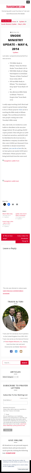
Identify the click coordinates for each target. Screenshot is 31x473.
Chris (20, 110)
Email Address (7, 400)
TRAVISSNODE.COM (15, 7)
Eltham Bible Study (7, 214)
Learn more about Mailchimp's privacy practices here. (14, 424)
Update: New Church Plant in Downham (21, 214)
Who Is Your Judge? (8, 237)
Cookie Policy (10, 466)
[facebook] (11, 351)
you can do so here (15, 148)
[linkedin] (21, 351)
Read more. (23, 347)
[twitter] (16, 351)
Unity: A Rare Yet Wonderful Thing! (22, 238)
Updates (15, 52)
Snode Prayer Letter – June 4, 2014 (7, 222)
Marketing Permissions (9, 407)
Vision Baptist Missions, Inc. (13, 341)
